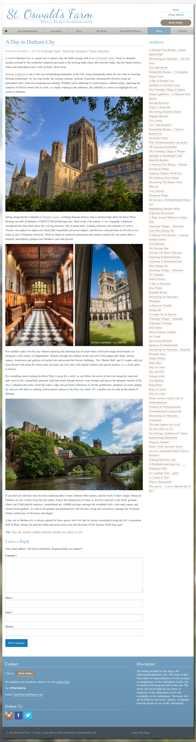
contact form (63, 681)
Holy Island (155, 327)
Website (9, 626)
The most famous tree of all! (164, 424)
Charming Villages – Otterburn (166, 270)
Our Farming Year (158, 248)
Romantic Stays (157, 354)
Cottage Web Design (141, 732)
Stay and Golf (156, 371)
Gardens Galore (157, 239)
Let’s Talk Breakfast (160, 125)
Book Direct (155, 385)
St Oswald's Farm (50, 51)
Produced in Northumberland (164, 407)
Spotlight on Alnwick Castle (164, 85)
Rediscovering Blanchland (163, 437)
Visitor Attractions (99, 51)
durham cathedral (42, 532)
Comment (11, 555)
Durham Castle (50, 217)
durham (27, 532)
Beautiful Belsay (158, 292)
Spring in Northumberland (163, 345)
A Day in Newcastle (160, 283)
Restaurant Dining (159, 169)
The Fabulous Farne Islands (164, 177)
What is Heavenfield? (160, 482)
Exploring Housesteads (161, 213)
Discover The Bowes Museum (165, 252)
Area (79, 31)
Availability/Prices (130, 31)
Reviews (102, 31)
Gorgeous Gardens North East (165, 173)
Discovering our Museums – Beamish (169, 349)
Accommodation (27, 31)
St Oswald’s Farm (104, 58)
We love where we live (161, 429)
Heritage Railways (159, 103)
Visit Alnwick (156, 191)
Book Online (176, 22)
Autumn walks (157, 376)
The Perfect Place (158, 138)
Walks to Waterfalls (160, 107)
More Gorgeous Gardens (162, 332)
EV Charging (156, 274)
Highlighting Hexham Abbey (164, 208)
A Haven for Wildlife (160, 305)
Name (9, 597)
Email (9, 612)
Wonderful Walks (158, 195)
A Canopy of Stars (159, 477)
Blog (159, 31)
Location (56, 31)
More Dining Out (158, 265)
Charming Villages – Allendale (166, 318)
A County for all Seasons (162, 314)
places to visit (74, 532)
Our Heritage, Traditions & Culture (168, 433)
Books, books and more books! (166, 446)
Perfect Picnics (157, 279)
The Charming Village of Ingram (167, 89)
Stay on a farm (157, 367)
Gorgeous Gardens (159, 442)
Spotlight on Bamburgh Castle (165, 155)
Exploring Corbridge (160, 323)
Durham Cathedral (15, 74)
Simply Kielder (157, 358)
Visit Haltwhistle (158, 67)
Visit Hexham (156, 380)
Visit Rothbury (157, 243)
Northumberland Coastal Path (165, 411)
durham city (59, 532)
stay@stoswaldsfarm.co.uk (28, 694)
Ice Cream (154, 336)
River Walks (156, 288)
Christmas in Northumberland (165, 261)
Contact (182, 31)
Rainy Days (155, 362)
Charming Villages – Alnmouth (166, 226)
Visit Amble (155, 120)
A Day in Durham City (161, 80)
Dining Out (155, 310)
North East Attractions (75, 51)
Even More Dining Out (161, 230)
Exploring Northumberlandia (164, 257)
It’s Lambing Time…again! (164, 473)
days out (16, 532)
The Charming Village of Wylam (167, 151)
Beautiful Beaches (159, 160)
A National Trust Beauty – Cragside (168, 235)
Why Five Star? (157, 393)
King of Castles (157, 389)
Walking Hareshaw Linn (162, 459)
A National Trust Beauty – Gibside (168, 164)
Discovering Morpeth (160, 340)
